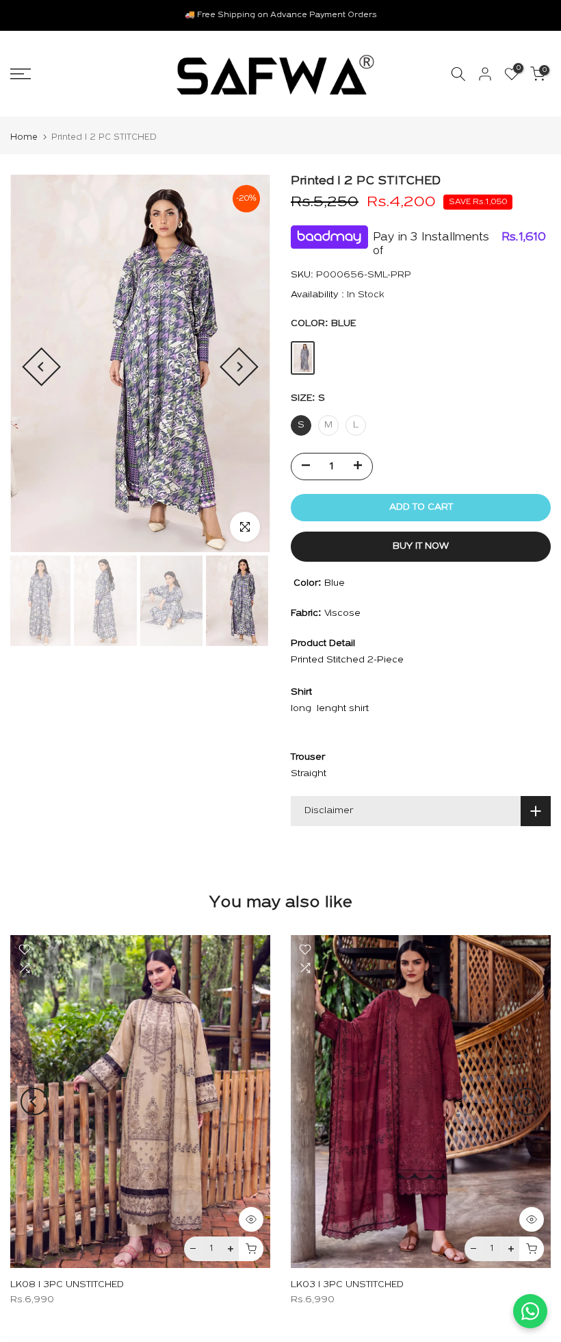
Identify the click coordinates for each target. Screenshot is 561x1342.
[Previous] (41, 366)
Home (24, 137)
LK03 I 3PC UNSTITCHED (347, 1284)
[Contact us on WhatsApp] (530, 1311)
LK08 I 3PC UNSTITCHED (67, 1284)
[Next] (239, 366)
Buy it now (421, 546)
